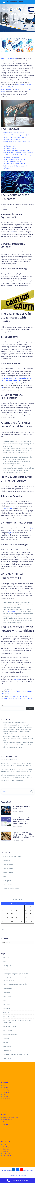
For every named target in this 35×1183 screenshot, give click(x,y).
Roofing (5, 1151)
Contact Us (6, 1088)
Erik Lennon (5, 775)
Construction (7, 1156)
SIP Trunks (6, 1124)
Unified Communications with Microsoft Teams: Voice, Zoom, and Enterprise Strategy (18, 726)
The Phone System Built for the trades (15, 1055)
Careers (5, 970)
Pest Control (7, 1153)
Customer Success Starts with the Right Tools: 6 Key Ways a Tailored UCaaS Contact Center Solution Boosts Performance (18, 745)
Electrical (6, 1149)
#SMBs (15, 698)
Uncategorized (7, 881)
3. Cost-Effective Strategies (13, 162)
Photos (5, 877)
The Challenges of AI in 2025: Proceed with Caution (16, 143)
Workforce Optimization (11, 889)
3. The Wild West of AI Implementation (16, 150)
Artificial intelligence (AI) (9, 58)
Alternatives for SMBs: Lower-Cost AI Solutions (18, 153)
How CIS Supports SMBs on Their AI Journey (17, 155)
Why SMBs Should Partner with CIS (14, 164)
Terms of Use (7, 1051)
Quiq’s (10, 533)
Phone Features (8, 873)
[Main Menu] (4, 2)
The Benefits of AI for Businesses (13, 133)
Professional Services (10, 1035)
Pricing (5, 1086)
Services (5, 1043)
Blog (4, 962)
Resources (6, 1039)
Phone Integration (9, 1016)
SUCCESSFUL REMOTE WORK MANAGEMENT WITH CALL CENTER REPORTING (16, 764)
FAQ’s (4, 1000)
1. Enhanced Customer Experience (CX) (16, 135)
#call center (13, 697)
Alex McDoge (5, 763)
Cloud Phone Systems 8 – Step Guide (15, 984)
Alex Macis (16, 679)
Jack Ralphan (5, 781)
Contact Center (8, 865)
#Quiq (10, 698)
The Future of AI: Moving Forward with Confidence (15, 167)
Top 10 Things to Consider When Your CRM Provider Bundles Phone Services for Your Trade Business (17, 731)
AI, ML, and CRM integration (14, 692)
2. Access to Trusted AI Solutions (14, 159)
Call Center (6, 861)
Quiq (12, 232)
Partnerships (7, 1012)
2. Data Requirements (11, 148)
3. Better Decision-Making (12, 139)
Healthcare (6, 1004)
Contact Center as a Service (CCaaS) (16, 90)
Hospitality (6, 1008)
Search (3, 705)
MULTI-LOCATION (17, 781)
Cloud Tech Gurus (6, 508)
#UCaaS (20, 698)
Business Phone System (10, 1117)
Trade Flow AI (7, 1059)
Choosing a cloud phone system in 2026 (16, 974)
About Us (6, 958)
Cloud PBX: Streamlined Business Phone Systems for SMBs (16, 979)
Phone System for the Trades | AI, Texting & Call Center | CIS (17, 1021)
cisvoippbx (4, 760)
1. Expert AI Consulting (11, 157)
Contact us (13, 760)
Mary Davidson (6, 769)
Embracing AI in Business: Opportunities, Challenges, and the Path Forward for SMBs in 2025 (18, 738)
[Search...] (31, 791)
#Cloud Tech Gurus (22, 697)
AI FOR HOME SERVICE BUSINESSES (14, 723)
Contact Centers (27, 692)
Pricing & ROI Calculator (11, 1026)
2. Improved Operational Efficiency (15, 137)
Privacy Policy (7, 1030)
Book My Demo (7, 966)
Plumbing (6, 1147)
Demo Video (7, 996)
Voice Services (5, 693)
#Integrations (4, 698)
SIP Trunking (7, 1047)
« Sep (2, 929)
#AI (8, 697)
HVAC (5, 1145)
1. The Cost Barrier (10, 146)
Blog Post (6, 1092)
